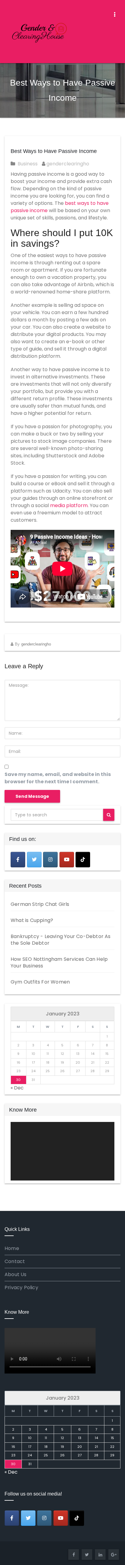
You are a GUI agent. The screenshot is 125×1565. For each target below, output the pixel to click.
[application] (62, 1151)
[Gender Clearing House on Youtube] (66, 859)
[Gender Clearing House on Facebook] (18, 859)
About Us (16, 1274)
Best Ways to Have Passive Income (54, 151)
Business (28, 163)
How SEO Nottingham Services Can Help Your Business (59, 962)
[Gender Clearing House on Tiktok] (83, 859)
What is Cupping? (32, 920)
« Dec (17, 1087)
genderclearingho (67, 163)
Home (12, 1248)
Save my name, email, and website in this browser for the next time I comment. (58, 778)
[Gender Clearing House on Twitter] (34, 859)
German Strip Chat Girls (40, 904)
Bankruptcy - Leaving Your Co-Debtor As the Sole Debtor (61, 940)
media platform (69, 505)
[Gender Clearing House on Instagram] (50, 859)
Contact (15, 1261)
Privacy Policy (21, 1287)
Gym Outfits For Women (40, 981)
